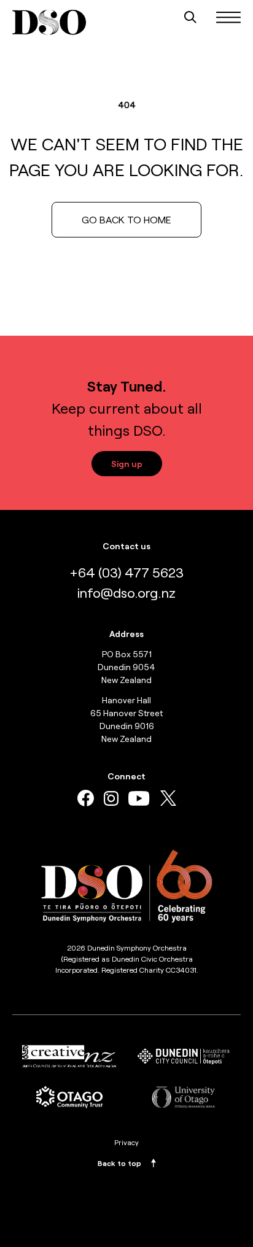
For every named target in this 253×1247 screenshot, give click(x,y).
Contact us (126, 546)
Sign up (126, 463)
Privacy (126, 1142)
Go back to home (126, 219)
